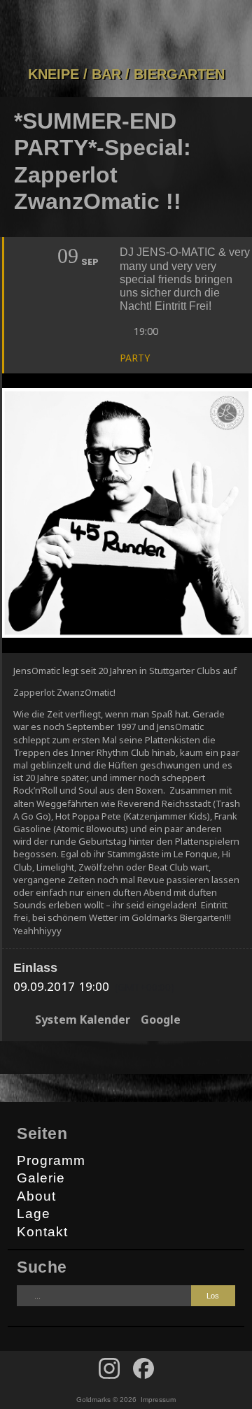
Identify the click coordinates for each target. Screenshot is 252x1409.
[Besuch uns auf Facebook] (109, 1368)
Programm (51, 1160)
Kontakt (42, 1231)
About (36, 1196)
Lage (33, 1213)
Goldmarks (123, 33)
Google (161, 1019)
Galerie (41, 1178)
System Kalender (82, 1019)
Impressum (158, 1399)
